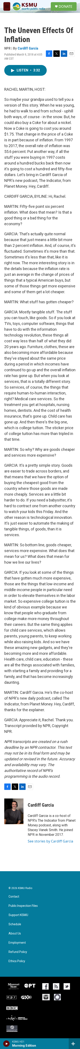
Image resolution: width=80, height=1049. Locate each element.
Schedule (15, 924)
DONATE (65, 6)
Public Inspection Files (23, 905)
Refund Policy (18, 952)
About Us (15, 933)
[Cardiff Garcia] (13, 811)
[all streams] (74, 1043)
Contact (14, 896)
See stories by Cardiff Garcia (50, 841)
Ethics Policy (17, 961)
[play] (6, 1043)
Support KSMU (18, 915)
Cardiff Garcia (28, 48)
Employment (17, 942)
